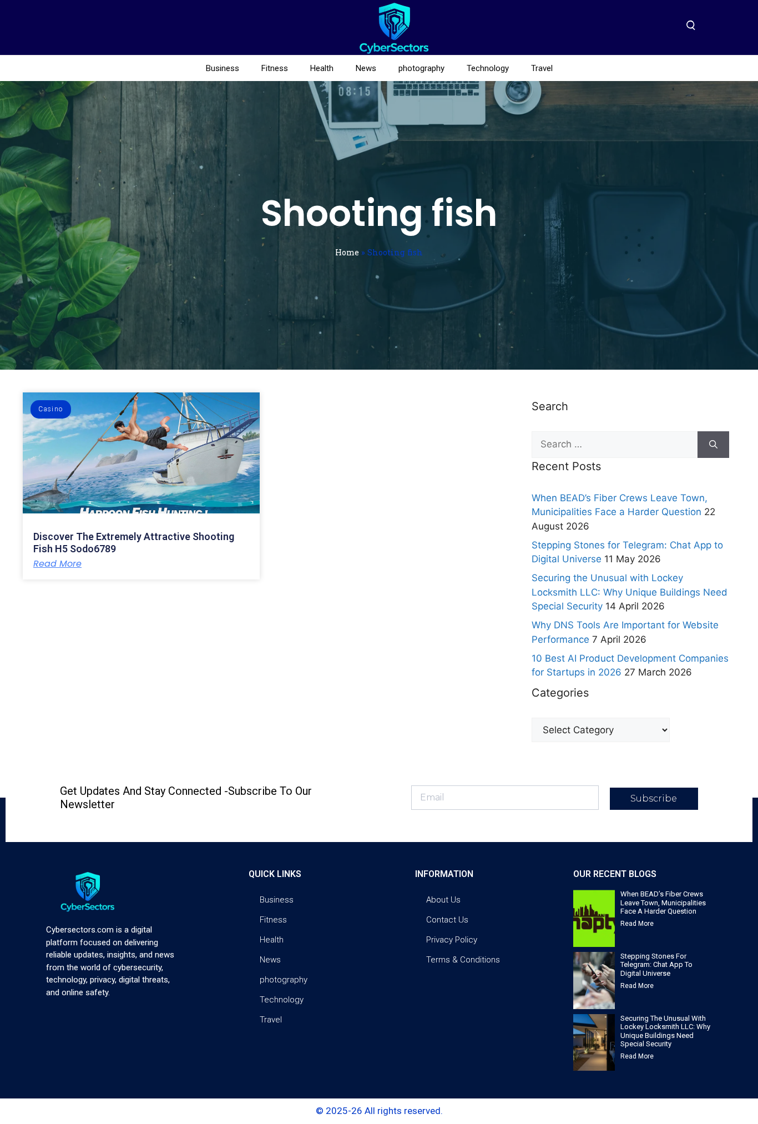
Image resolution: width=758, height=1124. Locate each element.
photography (421, 68)
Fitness (274, 68)
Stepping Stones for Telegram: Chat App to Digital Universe (656, 964)
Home (347, 252)
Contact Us (447, 920)
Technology (488, 68)
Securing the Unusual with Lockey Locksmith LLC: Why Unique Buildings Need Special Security (629, 592)
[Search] (713, 444)
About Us (443, 900)
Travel (542, 68)
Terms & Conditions (463, 960)
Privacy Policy (451, 940)
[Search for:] (615, 444)
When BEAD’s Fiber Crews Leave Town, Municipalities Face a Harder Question (663, 902)
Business (222, 68)
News (366, 68)
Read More (57, 564)
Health (321, 68)
